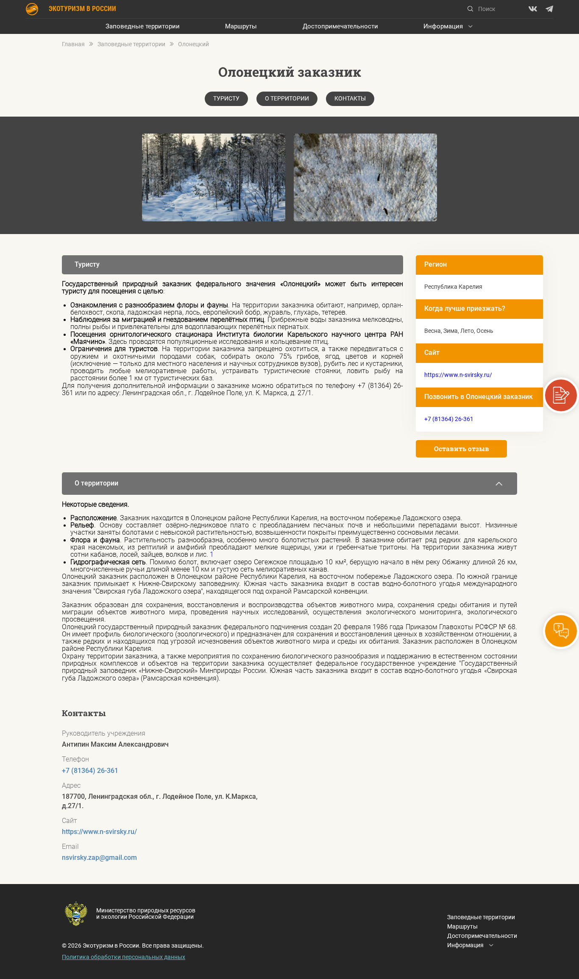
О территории (287, 98)
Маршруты (241, 26)
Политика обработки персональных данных (123, 957)
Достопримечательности (340, 26)
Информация (443, 26)
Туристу (226, 98)
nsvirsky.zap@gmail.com (99, 858)
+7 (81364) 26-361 (448, 419)
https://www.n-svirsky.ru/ (458, 374)
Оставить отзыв (461, 448)
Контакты (350, 98)
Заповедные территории (143, 26)
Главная (73, 44)
